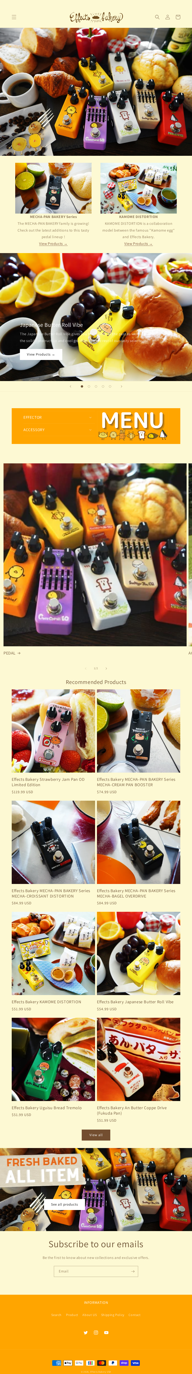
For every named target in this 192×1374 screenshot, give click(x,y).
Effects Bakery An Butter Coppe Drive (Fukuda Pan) (132, 1110)
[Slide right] (106, 668)
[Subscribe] (133, 1271)
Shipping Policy (112, 1315)
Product (72, 1315)
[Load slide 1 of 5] (81, 386)
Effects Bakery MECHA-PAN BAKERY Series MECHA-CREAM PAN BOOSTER (136, 782)
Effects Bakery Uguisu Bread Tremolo (47, 1107)
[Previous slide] (70, 386)
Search (56, 1315)
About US (89, 1315)
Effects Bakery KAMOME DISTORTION (46, 1001)
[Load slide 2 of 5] (88, 386)
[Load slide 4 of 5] (103, 386)
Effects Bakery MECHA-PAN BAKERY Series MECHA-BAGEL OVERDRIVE (136, 893)
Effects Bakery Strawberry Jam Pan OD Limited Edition (48, 782)
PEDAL (10, 653)
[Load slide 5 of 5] (110, 386)
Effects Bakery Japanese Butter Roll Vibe (135, 1001)
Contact (134, 1315)
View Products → (53, 243)
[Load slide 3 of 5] (96, 386)
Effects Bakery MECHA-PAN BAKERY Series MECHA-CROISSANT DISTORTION (51, 893)
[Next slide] (121, 386)
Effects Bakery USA (100, 1371)
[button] (14, 17)
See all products (64, 1204)
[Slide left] (86, 668)
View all (96, 1135)
